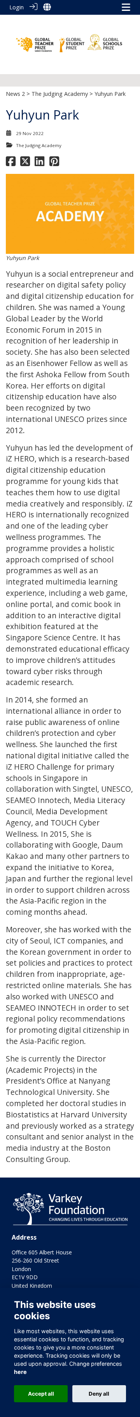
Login (16, 7)
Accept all (41, 1394)
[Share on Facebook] (11, 163)
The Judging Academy (60, 93)
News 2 (15, 93)
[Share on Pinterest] (54, 163)
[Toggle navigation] (126, 7)
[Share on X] (25, 163)
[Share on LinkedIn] (39, 163)
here (20, 1371)
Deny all (99, 1394)
